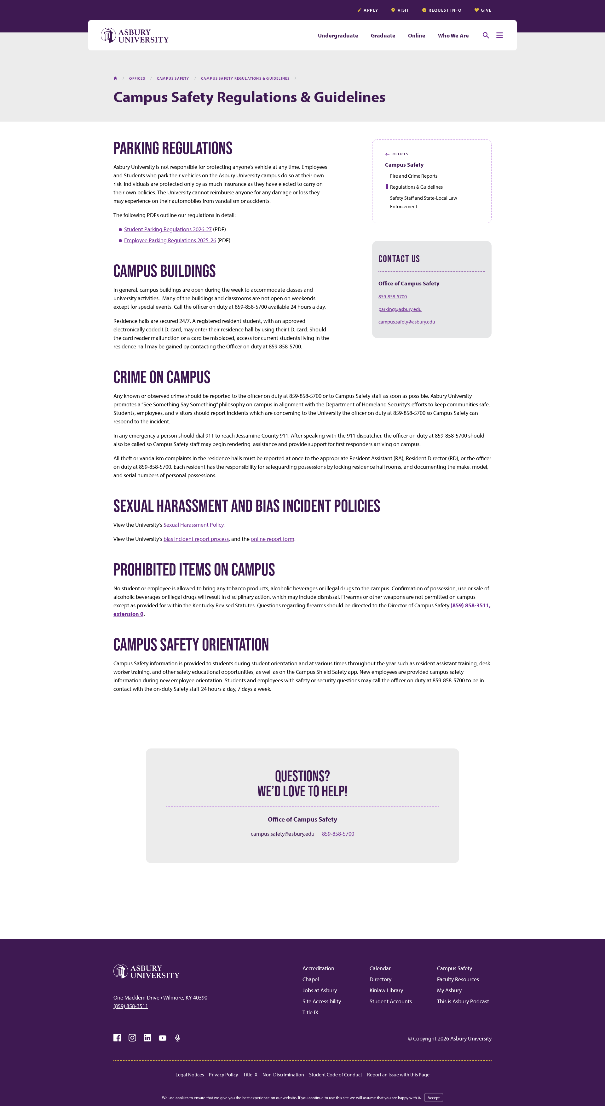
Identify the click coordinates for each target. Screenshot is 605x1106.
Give (486, 10)
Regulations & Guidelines (416, 187)
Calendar (380, 968)
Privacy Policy (223, 1074)
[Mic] (178, 1038)
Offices (397, 154)
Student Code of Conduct (335, 1074)
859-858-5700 (392, 296)
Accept (434, 1097)
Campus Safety (404, 164)
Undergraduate (338, 35)
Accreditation (318, 968)
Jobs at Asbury (319, 990)
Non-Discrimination (283, 1074)
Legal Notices (190, 1074)
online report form (272, 538)
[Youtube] (162, 1038)
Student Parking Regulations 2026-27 (168, 229)
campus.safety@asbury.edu (406, 321)
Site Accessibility (321, 1001)
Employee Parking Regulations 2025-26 (170, 240)
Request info (445, 10)
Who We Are (453, 35)
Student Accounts (391, 1001)
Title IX (310, 1012)
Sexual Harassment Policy (193, 524)
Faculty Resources (458, 979)
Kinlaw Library (386, 990)
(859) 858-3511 (130, 1006)
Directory (380, 979)
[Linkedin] (147, 1038)
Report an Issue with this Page (398, 1074)
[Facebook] (117, 1038)
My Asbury (449, 990)
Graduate (383, 35)
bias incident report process (196, 538)
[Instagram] (132, 1038)
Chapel (310, 979)
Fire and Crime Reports (413, 176)
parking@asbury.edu (400, 309)
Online (416, 35)
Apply (371, 10)
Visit (403, 10)
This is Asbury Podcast (463, 1001)
